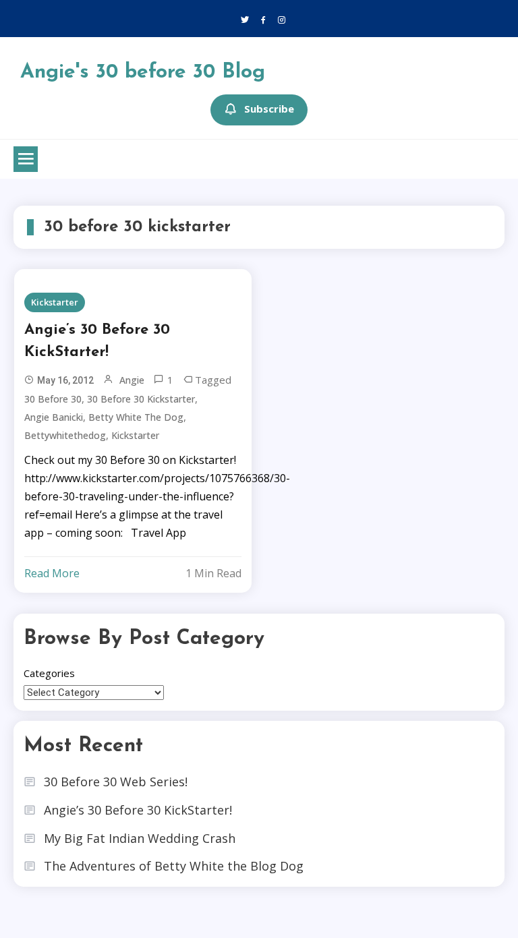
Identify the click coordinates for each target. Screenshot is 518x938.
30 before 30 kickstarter (141, 398)
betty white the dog (135, 417)
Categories (49, 673)
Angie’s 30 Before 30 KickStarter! (97, 341)
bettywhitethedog (65, 435)
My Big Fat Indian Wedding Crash (139, 838)
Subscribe (269, 108)
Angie (131, 380)
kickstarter (135, 435)
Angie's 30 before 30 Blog (142, 72)
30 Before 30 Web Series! (116, 781)
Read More (52, 573)
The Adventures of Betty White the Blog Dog (174, 866)
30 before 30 (53, 398)
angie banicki (53, 417)
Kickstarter (54, 302)
